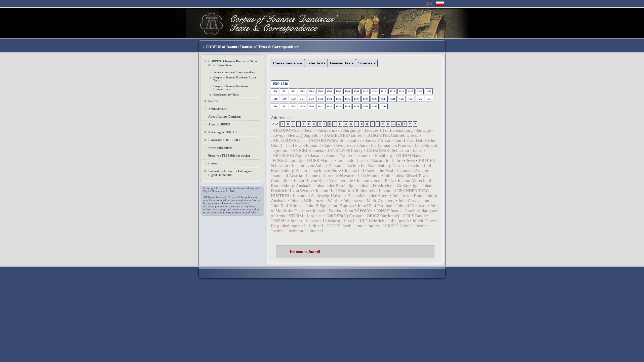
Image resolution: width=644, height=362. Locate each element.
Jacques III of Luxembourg (389, 130)
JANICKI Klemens (307, 150)
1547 (374, 106)
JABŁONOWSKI (286, 130)
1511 (374, 91)
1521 (302, 99)
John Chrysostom (413, 200)
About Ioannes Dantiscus (224, 116)
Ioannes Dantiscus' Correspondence (234, 71)
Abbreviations (217, 109)
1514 (401, 91)
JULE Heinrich (371, 220)
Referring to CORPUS (222, 132)
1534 (419, 99)
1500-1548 (280, 84)
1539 (302, 106)
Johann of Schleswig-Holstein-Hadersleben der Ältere (341, 195)
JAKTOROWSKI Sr (326, 140)
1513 (392, 91)
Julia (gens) (398, 220)
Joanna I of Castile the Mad (368, 170)
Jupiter (373, 225)
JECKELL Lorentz (287, 160)
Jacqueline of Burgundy (339, 130)
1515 (410, 91)
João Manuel (369, 175)
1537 (284, 106)
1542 (329, 106)
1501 (284, 91)
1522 (311, 99)
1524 (329, 99)
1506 (329, 91)
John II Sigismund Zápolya (330, 205)
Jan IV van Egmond (303, 145)
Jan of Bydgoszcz (340, 145)
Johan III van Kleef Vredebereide (323, 180)
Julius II (316, 225)
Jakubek (354, 140)
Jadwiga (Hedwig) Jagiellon (296, 135)
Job (387, 175)
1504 (311, 91)
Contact (213, 163)
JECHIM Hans (408, 155)
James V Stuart (378, 140)
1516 (419, 91)
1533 (410, 99)
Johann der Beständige (335, 185)
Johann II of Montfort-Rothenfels (345, 190)
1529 (374, 99)
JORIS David (414, 215)
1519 (284, 99)
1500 (274, 91)
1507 (338, 91)
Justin (420, 225)
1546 (365, 106)
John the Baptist (326, 210)
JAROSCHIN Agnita (289, 155)
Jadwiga (423, 130)
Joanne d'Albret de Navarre (330, 175)
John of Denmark (411, 205)
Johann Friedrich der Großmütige (388, 185)
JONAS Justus (388, 210)
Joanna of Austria (286, 175)
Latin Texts (316, 63)
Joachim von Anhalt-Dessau (316, 165)
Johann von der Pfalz (375, 180)
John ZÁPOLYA (359, 210)
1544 (347, 106)
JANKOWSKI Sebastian (387, 150)
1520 (293, 99)
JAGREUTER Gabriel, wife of (392, 135)
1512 (383, 91)
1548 (383, 106)
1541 (320, 106)
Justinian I (296, 231)
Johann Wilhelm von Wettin (315, 200)
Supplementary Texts (226, 94)
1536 (274, 106)
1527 (356, 99)
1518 (274, 99)
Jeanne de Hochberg (374, 155)
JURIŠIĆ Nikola (397, 225)
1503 (302, 91)
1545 (356, 106)
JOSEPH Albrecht (286, 220)
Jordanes (315, 215)
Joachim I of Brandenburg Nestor (374, 165)
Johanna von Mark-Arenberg (369, 200)
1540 (311, 106)
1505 (320, 91)
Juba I (349, 220)
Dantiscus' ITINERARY (224, 140)
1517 (428, 91)
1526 (347, 99)
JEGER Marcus (320, 160)
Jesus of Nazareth (372, 160)
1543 (338, 106)
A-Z (275, 124)
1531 (392, 99)
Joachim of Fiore (326, 170)
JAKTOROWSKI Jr (288, 140)
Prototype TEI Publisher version (229, 155)
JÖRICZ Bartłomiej (382, 215)
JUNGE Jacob (339, 225)
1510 (365, 91)
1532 (401, 99)
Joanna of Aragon (412, 170)
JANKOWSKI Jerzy (345, 150)
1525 (338, 99)
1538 (293, 106)
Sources (213, 101)
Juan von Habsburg (323, 220)
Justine (277, 231)
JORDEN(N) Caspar (343, 215)
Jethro (397, 160)
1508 (347, 91)
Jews (410, 160)
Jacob (309, 130)
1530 (383, 99)
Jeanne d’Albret (338, 155)
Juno (359, 225)
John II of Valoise (286, 205)
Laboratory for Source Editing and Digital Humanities (230, 173)
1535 (428, 99)
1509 (356, 91)
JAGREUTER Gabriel (343, 135)
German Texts (342, 63)
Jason (315, 155)
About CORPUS (219, 124)
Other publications (220, 148)
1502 (293, 91)
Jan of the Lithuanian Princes (385, 145)
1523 (320, 99)
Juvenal (316, 231)
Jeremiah (345, 160)
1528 (365, 99)
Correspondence (287, 63)
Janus (418, 150)
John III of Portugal (374, 205)
